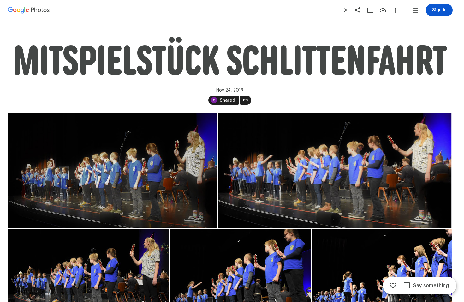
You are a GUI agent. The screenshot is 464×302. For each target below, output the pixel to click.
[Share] (357, 10)
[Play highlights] (345, 10)
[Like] (393, 285)
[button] (415, 10)
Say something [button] (431, 285)
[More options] (395, 10)
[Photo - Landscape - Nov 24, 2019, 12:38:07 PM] (334, 170)
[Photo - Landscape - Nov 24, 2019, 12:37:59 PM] (112, 170)
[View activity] (370, 10)
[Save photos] (383, 10)
